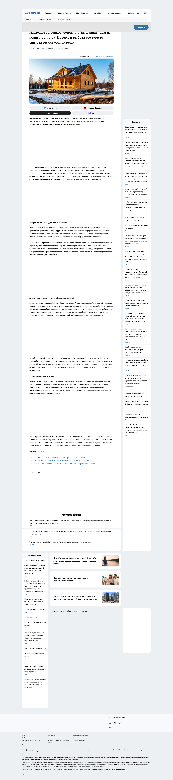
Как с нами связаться (79, 738)
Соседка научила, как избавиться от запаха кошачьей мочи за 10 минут (63, 460)
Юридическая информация (80, 735)
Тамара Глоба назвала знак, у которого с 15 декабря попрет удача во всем (64, 463)
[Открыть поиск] (145, 13)
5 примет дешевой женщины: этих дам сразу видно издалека (59, 457)
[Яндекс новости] (93, 108)
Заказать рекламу (115, 13)
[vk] (32, 472)
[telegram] (39, 472)
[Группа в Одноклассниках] (115, 723)
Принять (141, 27)
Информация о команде (29, 738)
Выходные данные (27, 745)
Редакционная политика (54, 738)
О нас (24, 735)
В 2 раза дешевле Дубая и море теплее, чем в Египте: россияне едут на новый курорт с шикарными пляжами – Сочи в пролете (70, 533)
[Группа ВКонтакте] (50, 108)
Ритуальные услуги (63, 20)
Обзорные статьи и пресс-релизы (31, 740)
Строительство (62, 48)
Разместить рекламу (79, 740)
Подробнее (75, 759)
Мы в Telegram (82, 13)
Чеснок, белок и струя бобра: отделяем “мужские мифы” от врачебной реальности (60, 543)
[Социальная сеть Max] (93, 113)
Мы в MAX (98, 13)
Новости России (64, 13)
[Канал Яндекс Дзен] (50, 113)
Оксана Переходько (105, 56)
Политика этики (52, 735)
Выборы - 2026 (133, 13)
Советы (50, 48)
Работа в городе (45, 20)
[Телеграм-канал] (120, 723)
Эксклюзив (29, 20)
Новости (48, 13)
